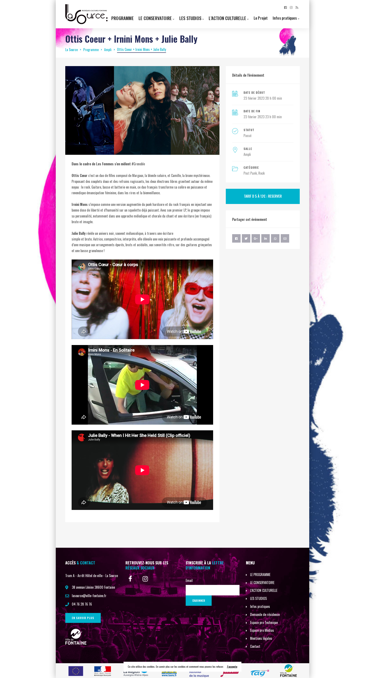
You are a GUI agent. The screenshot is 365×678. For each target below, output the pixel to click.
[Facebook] (285, 7)
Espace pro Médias (262, 630)
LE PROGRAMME (260, 574)
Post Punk (250, 173)
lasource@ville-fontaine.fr (89, 595)
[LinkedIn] (265, 238)
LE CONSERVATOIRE (262, 582)
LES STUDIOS (258, 598)
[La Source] (86, 13)
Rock (261, 173)
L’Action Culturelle (227, 18)
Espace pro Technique (264, 622)
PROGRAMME (122, 18)
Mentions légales (261, 638)
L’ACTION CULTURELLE (263, 590)
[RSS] (297, 7)
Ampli (247, 154)
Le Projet (261, 18)
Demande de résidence (265, 614)
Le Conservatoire (155, 18)
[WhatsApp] (275, 238)
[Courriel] (285, 238)
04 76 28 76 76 (82, 604)
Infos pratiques (285, 18)
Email (189, 580)
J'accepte (232, 666)
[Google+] (256, 238)
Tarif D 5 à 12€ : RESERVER (263, 196)
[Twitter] (246, 238)
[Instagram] (291, 7)
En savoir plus (83, 618)
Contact (255, 646)
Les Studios (190, 18)
